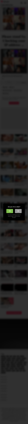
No (18, 211)
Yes (10, 211)
